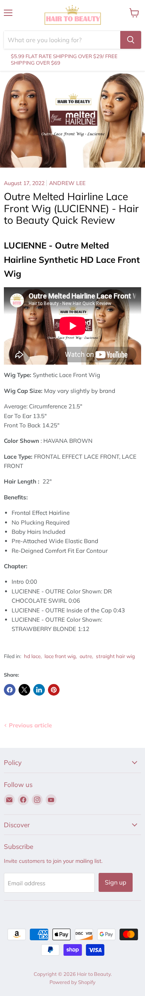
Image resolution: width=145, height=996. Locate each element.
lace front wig (60, 656)
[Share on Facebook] (9, 690)
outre (86, 656)
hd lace (32, 656)
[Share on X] (24, 690)
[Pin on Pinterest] (54, 690)
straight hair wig (115, 656)
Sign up (115, 882)
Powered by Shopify (72, 982)
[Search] (130, 40)
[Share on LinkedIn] (39, 690)
